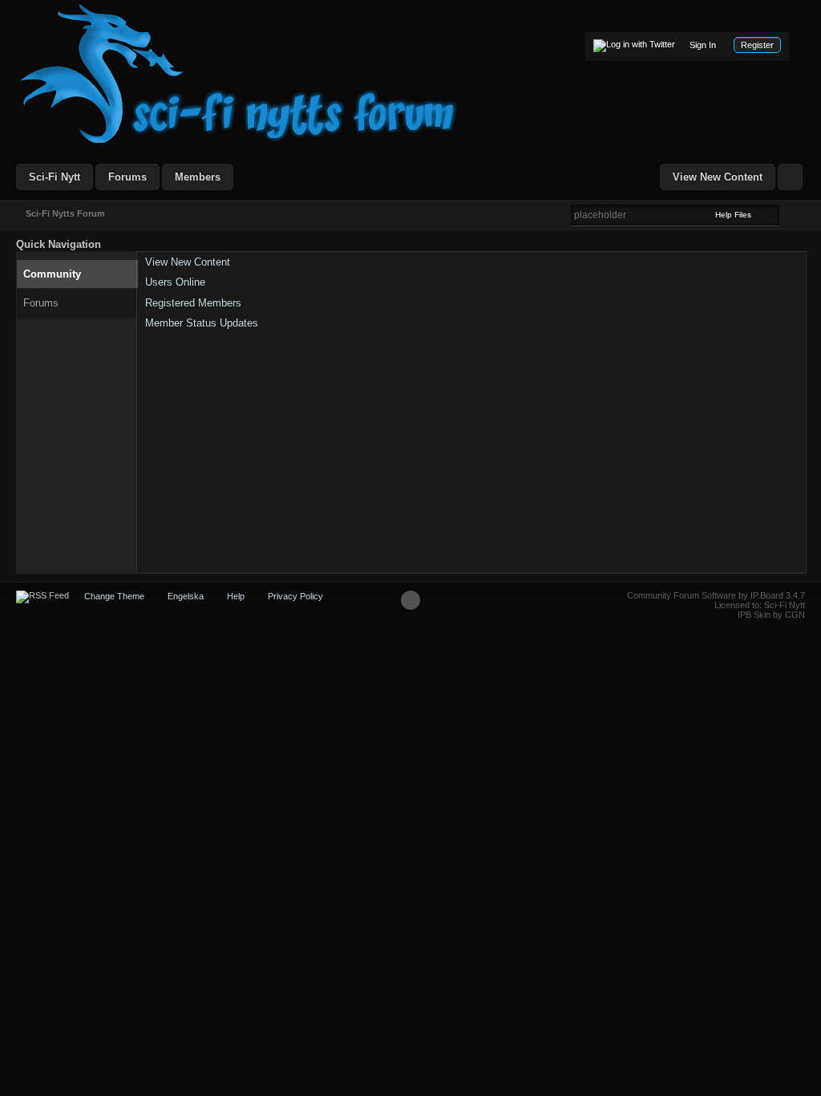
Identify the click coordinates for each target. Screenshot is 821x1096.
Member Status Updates (201, 323)
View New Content (717, 177)
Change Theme (114, 596)
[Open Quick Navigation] (790, 177)
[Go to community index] (239, 73)
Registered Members (193, 303)
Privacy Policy (295, 596)
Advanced (789, 214)
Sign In (703, 45)
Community (52, 274)
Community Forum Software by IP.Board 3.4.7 (716, 595)
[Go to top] (410, 600)
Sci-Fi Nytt (54, 177)
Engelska (186, 596)
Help (236, 596)
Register (757, 45)
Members (197, 177)
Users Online (175, 282)
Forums (127, 177)
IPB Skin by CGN (771, 614)
